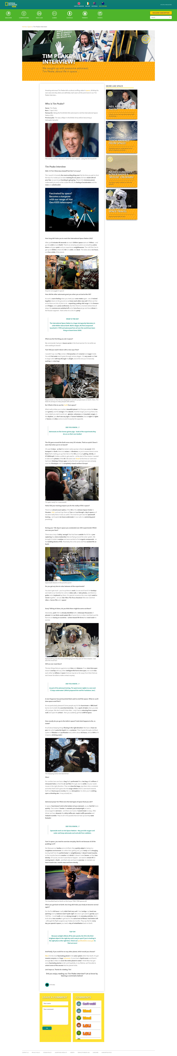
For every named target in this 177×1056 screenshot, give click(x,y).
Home (24, 27)
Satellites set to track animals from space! (120, 140)
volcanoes (67, 958)
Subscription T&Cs (107, 1052)
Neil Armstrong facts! (120, 108)
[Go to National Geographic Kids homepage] (11, 5)
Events (100, 18)
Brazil (78, 458)
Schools (70, 18)
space (88, 90)
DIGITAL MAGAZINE (166, 4)
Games (54, 18)
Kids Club (39, 18)
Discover (8, 18)
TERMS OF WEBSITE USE (84, 1052)
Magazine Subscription (160, 13)
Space (30, 27)
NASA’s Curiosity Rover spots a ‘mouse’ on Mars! (121, 174)
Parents (85, 18)
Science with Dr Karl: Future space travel (120, 209)
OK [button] (47, 1028)
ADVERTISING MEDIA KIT (61, 1052)
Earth (65, 405)
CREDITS (72, 1052)
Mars (46, 956)
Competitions (24, 18)
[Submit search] (170, 17)
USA (53, 512)
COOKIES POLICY (47, 1052)
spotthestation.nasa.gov (86, 941)
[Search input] (159, 17)
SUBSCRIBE (95, 1052)
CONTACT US (25, 1052)
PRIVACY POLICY (36, 1052)
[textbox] (55, 1003)
